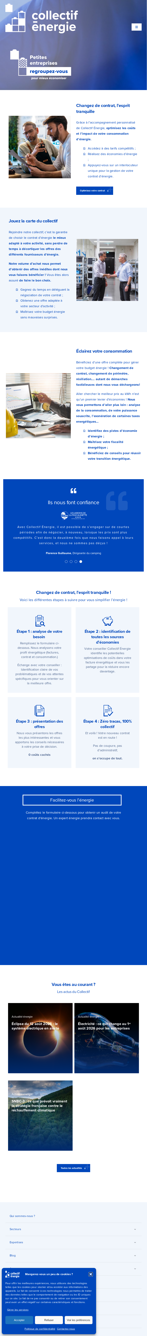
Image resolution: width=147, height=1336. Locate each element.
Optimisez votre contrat (92, 191)
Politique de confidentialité (40, 1329)
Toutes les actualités (71, 1157)
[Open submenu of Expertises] (135, 1231)
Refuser (49, 1320)
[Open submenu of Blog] (135, 1244)
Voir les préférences (78, 1320)
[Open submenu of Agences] (135, 1258)
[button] (91, 1274)
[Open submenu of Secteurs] (135, 1218)
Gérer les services (18, 1310)
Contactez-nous (66, 1329)
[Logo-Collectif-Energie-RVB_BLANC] (41, 5)
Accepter (19, 1320)
